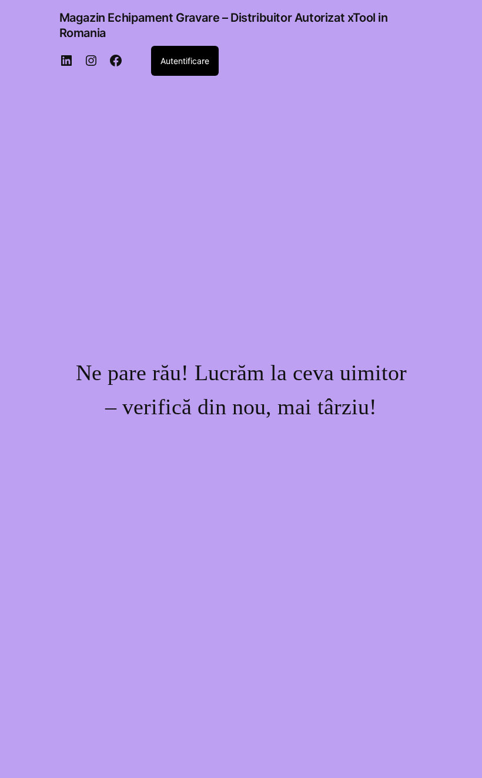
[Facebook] (116, 60)
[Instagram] (91, 60)
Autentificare (184, 61)
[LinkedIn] (66, 60)
